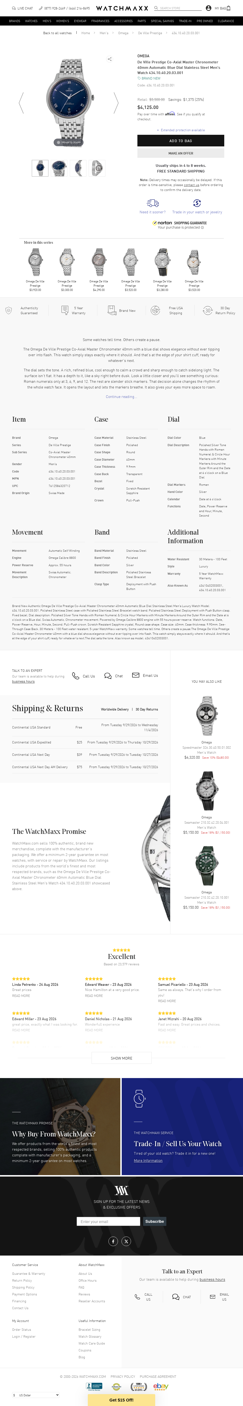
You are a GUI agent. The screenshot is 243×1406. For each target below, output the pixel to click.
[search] (156, 8)
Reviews (84, 1294)
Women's (62, 21)
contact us (191, 184)
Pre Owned (205, 21)
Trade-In (185, 21)
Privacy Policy (123, 1376)
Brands (14, 21)
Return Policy (22, 1280)
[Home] (122, 8)
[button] (223, 8)
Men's (47, 21)
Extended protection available (181, 129)
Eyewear (80, 21)
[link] (153, 206)
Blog (82, 1356)
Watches (31, 21)
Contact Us (20, 1307)
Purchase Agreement (158, 1376)
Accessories (123, 21)
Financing (19, 1300)
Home (85, 32)
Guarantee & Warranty (28, 1273)
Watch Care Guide (92, 1343)
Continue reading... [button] (121, 396)
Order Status (21, 1329)
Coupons (85, 1350)
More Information (148, 1160)
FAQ (81, 1287)
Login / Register (24, 1336)
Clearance (226, 21)
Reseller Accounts (92, 1300)
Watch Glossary (90, 1336)
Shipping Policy (23, 1287)
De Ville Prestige (150, 32)
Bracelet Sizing (89, 1329)
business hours (23, 681)
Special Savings (162, 21)
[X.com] (126, 1241)
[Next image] (116, 103)
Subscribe (154, 1221)
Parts (142, 21)
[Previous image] (21, 103)
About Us (85, 1273)
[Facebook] (113, 1241)
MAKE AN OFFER (180, 153)
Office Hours (88, 1280)
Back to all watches (57, 32)
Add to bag (180, 140)
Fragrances (100, 21)
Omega (123, 32)
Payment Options (24, 1294)
